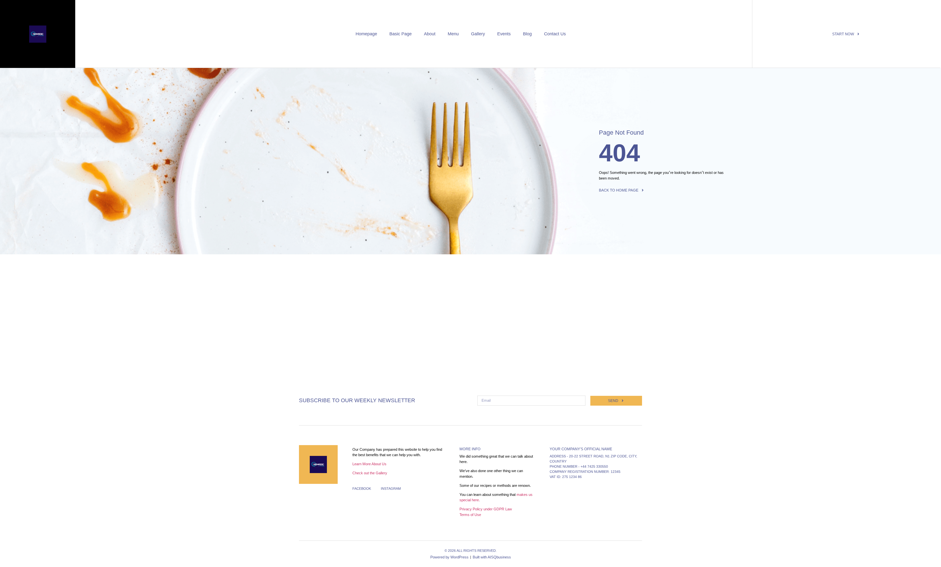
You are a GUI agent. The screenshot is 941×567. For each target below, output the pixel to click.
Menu (453, 33)
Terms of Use (470, 515)
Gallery (478, 33)
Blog (527, 33)
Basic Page (400, 33)
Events (504, 33)
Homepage (366, 33)
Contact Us (555, 33)
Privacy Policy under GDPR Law (485, 509)
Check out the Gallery (369, 473)
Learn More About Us (369, 464)
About (429, 33)
